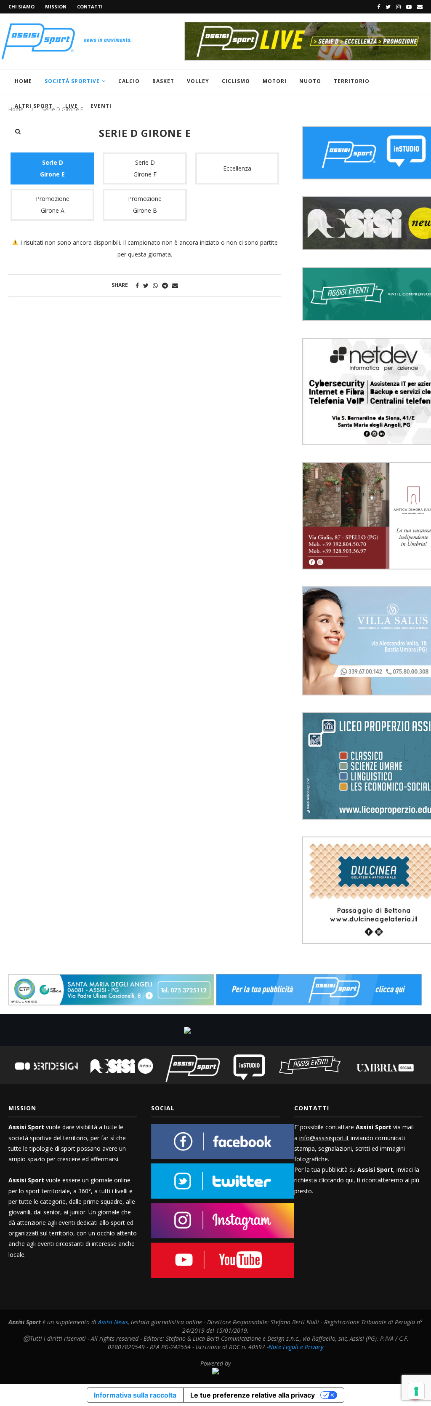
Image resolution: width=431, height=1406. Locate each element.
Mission (56, 6)
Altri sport (34, 106)
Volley (198, 81)
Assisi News (113, 1322)
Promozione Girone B (145, 204)
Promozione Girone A (52, 204)
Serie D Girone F (145, 168)
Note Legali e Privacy (296, 1347)
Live (71, 106)
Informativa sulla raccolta (135, 1395)
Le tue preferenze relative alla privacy (252, 1395)
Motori (275, 81)
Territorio (352, 81)
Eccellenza (237, 168)
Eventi (101, 106)
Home (23, 81)
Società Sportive (72, 81)
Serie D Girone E (52, 168)
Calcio (129, 81)
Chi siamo (21, 6)
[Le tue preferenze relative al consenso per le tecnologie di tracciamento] (416, 1391)
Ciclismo (236, 81)
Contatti (90, 6)
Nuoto (310, 81)
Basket (163, 81)
